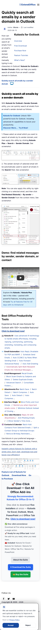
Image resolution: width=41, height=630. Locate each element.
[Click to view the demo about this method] (10, 84)
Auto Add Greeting (31, 364)
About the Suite (20, 557)
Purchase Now (20, 50)
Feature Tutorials (21, 55)
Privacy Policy (14, 620)
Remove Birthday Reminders (18, 434)
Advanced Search (13, 382)
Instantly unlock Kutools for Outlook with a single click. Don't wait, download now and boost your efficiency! (19, 452)
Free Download (20, 46)
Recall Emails (27, 373)
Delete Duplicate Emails (23, 379)
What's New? (19, 60)
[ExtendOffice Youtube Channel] (14, 596)
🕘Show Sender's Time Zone (18, 421)
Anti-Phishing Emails (26, 418)
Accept (11, 625)
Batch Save (24, 389)
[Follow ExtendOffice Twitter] (9, 596)
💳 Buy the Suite (20, 572)
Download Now (19, 473)
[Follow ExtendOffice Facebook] (4, 596)
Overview (18, 41)
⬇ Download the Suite (20, 564)
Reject (28, 625)
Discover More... (10, 128)
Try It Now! (23, 128)
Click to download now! (13, 331)
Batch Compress (20, 392)
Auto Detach (17, 395)
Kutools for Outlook (11, 115)
